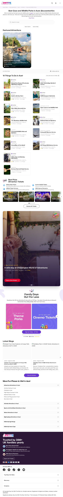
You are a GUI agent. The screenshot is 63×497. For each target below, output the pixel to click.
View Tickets (28, 26)
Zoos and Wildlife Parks (31, 7)
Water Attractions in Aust (11, 412)
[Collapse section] (58, 385)
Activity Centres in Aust (10, 388)
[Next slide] (57, 316)
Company (6, 486)
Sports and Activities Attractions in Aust (15, 408)
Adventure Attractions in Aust (12, 385)
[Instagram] (19, 470)
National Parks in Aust (9, 394)
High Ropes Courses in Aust (11, 392)
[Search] (52, 3)
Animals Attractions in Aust (11, 403)
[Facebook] (4, 470)
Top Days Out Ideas (9, 474)
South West (5, 7)
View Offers (35, 26)
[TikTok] (14, 470)
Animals (23, 7)
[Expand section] (58, 403)
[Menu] (60, 3)
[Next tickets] (61, 196)
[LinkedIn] (9, 470)
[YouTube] (24, 470)
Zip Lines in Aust (8, 399)
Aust (19, 7)
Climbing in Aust (8, 390)
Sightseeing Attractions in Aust (12, 417)
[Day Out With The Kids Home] (6, 3)
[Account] (55, 3)
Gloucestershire (12, 7)
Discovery (6, 480)
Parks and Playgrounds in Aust (12, 396)
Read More (31, 18)
